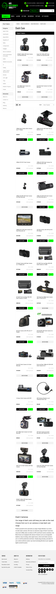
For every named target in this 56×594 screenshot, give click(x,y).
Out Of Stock (25, 65)
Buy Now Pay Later (6, 567)
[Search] (52, 10)
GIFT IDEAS (24, 16)
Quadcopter (6, 34)
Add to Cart (21, 139)
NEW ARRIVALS (31, 16)
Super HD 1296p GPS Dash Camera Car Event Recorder (43, 55)
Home (18, 16)
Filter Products (6, 24)
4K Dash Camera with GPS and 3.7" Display (24, 331)
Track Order (4, 561)
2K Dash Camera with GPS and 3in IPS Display (44, 230)
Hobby (4, 67)
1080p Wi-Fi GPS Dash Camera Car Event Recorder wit (24, 230)
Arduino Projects (7, 86)
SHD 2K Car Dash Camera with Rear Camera (24, 466)
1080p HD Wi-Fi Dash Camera (23, 162)
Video (4, 43)
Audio (4, 59)
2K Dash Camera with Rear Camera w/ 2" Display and (24, 264)
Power (4, 89)
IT (3, 64)
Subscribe (45, 565)
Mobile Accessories (7, 61)
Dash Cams (43, 24)
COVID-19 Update (18, 567)
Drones (4, 75)
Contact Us (5, 99)
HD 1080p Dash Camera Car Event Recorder (23, 87)
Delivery (5, 105)
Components (6, 45)
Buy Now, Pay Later (7, 19)
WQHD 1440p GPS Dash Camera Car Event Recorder (25, 55)
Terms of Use (29, 567)
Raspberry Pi (6, 40)
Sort (40, 104)
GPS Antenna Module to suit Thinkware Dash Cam (43, 399)
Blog (4, 102)
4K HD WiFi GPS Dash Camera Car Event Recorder (45, 331)
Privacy (27, 564)
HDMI (4, 83)
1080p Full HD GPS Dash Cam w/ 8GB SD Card (44, 129)
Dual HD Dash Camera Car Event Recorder (44, 87)
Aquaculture (6, 37)
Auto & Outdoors (7, 51)
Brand (12, 16)
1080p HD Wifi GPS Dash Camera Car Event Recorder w (44, 196)
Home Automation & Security (7, 55)
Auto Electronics (35, 24)
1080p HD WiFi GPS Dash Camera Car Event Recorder (24, 196)
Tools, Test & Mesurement (6, 71)
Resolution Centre (6, 564)
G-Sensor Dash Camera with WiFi (23, 398)
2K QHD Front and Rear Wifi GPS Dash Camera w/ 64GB (24, 298)
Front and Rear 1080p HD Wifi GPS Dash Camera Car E (45, 365)
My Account (4, 559)
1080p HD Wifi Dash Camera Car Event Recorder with (44, 163)
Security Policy (29, 570)
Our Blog (16, 564)
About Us (5, 96)
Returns (5, 108)
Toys (4, 80)
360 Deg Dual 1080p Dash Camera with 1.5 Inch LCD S (45, 298)
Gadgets (5, 48)
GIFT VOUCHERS (45, 16)
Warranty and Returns (31, 561)
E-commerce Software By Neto (48, 583)
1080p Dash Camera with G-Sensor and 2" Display (24, 129)
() (34, 10)
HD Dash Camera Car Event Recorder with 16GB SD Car (43, 432)
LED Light (5, 77)
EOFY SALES (37, 16)
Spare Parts (5, 31)
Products (5, 16)
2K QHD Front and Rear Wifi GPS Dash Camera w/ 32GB (44, 264)
